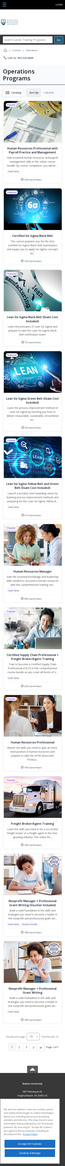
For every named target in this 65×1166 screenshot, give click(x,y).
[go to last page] (41, 1047)
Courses (16, 50)
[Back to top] (32, 1086)
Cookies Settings (30, 1153)
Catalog (16, 92)
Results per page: (15, 1036)
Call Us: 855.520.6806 (18, 58)
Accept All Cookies (30, 1143)
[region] (30, 1131)
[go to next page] (33, 1047)
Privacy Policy (30, 1134)
